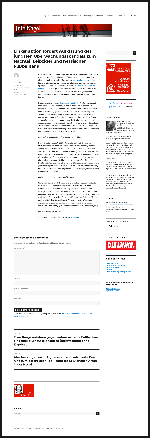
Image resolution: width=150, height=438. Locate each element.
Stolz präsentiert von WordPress (52, 428)
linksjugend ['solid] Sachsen (116, 265)
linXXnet (110, 270)
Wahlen (133, 16)
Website (17, 299)
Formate (109, 16)
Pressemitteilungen (20, 94)
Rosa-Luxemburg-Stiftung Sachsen (119, 272)
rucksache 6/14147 (68, 103)
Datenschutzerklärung (113, 288)
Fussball (27, 90)
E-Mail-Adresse (21, 289)
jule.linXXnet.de (19, 428)
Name (17, 279)
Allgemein (17, 85)
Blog (44, 16)
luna (15, 80)
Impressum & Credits (112, 291)
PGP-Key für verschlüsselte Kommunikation (120, 205)
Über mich (56, 16)
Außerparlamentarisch (72, 16)
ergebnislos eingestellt (82, 80)
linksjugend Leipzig (113, 267)
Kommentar (19, 248)
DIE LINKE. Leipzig (113, 263)
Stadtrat (99, 16)
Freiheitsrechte (19, 90)
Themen (121, 16)
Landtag (87, 16)
